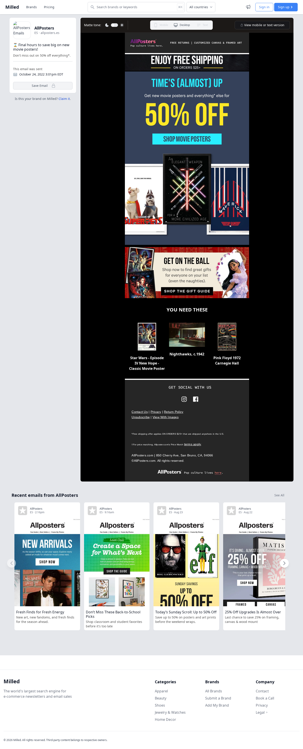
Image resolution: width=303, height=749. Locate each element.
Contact (262, 691)
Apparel (161, 691)
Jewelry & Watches (170, 712)
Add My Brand (217, 705)
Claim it (64, 99)
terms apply (192, 444)
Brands (31, 7)
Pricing (49, 7)
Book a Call (265, 698)
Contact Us (140, 412)
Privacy (156, 412)
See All (279, 495)
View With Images (166, 417)
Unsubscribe (141, 417)
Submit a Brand (218, 698)
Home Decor (165, 719)
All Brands (213, 691)
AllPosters (44, 28)
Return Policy (173, 412)
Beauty (160, 698)
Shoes (160, 705)
